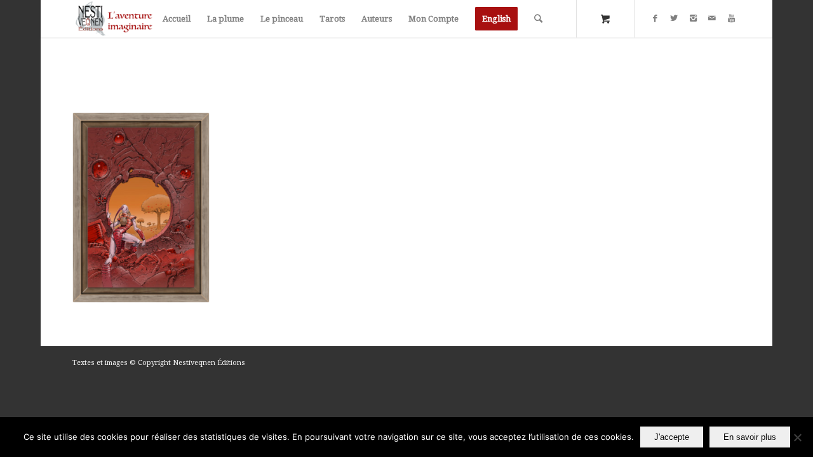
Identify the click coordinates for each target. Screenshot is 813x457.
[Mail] (712, 18)
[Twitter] (673, 18)
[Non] (797, 437)
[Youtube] (731, 18)
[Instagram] (692, 18)
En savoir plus (749, 437)
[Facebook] (654, 18)
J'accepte (671, 437)
